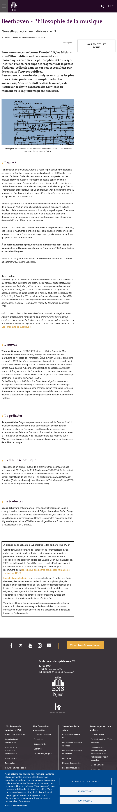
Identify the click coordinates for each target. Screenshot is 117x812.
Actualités (6, 37)
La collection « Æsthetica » (16, 578)
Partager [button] (67, 43)
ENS (14, 6)
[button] (4, 6)
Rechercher (102, 6)
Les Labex (66, 758)
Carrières (38, 749)
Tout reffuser (85, 791)
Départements (40, 744)
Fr (109, 6)
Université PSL (11, 758)
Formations (38, 739)
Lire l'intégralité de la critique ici (17, 326)
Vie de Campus (97, 765)
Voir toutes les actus (96, 46)
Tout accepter (85, 800)
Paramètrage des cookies (85, 781)
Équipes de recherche (71, 763)
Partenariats (10, 763)
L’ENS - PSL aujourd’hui (15, 735)
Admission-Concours (42, 735)
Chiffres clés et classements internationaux (11, 750)
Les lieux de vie (97, 735)
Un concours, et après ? (43, 754)
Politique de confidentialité (16, 805)
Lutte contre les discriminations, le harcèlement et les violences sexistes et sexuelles (99, 753)
